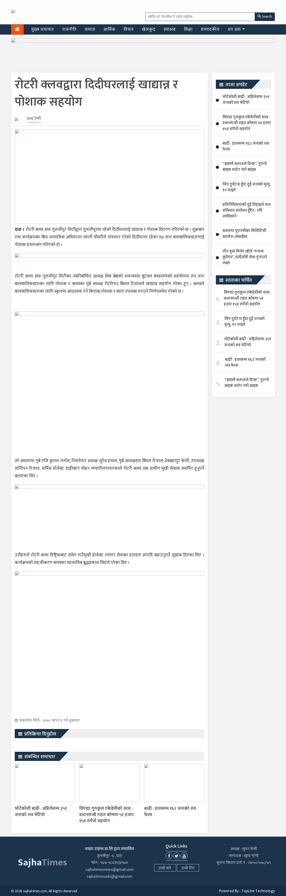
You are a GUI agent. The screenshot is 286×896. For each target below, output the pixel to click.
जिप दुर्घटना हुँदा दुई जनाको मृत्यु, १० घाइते (247, 187)
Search (267, 17)
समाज (90, 29)
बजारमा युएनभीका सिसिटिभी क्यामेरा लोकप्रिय (244, 234)
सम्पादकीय (210, 29)
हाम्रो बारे (165, 868)
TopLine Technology (258, 891)
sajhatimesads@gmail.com (109, 876)
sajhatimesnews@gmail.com (109, 869)
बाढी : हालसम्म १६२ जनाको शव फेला (170, 812)
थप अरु (234, 29)
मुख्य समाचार (42, 29)
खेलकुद (149, 29)
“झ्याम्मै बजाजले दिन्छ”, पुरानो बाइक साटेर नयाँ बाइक (245, 167)
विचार (129, 29)
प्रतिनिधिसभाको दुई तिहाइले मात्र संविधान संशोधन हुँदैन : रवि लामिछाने (247, 210)
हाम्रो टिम (188, 868)
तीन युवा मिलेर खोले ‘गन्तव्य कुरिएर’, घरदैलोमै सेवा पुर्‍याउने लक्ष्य (245, 257)
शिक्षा (188, 29)
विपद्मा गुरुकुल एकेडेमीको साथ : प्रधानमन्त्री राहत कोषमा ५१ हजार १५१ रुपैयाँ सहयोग (106, 815)
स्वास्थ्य (170, 29)
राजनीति (69, 29)
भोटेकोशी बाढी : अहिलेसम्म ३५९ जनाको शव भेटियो (41, 812)
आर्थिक (109, 29)
